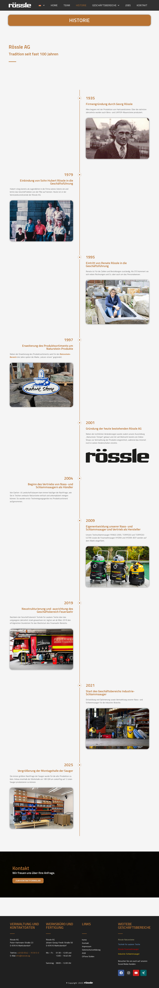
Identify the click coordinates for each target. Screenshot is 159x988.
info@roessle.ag (23, 955)
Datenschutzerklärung (91, 949)
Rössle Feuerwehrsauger (128, 949)
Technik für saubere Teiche (129, 944)
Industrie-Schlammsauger (128, 953)
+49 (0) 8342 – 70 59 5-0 (28, 952)
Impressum (86, 946)
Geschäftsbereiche (104, 5)
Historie (81, 5)
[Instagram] (128, 973)
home (54, 5)
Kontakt (142, 5)
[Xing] (143, 973)
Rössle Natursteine (126, 939)
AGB (84, 953)
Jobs (128, 5)
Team (66, 5)
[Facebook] (121, 973)
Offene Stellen (88, 956)
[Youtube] (136, 973)
